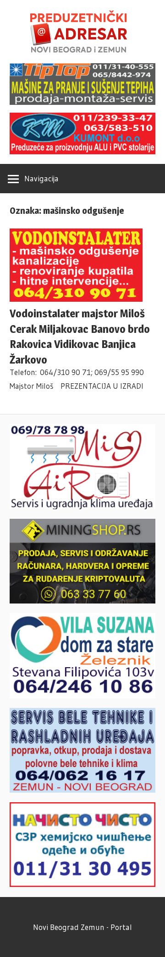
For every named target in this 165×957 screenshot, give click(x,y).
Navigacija (41, 178)
